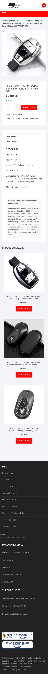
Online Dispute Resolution (13, 537)
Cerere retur (7, 473)
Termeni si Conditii (10, 526)
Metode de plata (9, 500)
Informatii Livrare (9, 493)
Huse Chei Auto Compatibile (25, 20)
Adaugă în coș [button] (24, 309)
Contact (5, 480)
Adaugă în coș (29, 107)
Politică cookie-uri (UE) (12, 506)
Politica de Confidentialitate (14, 513)
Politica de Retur (9, 520)
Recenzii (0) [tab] (12, 141)
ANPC (4, 534)
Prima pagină (7, 20)
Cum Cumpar (8, 486)
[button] (3, 31)
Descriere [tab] (11, 136)
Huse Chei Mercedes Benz (27, 118)
